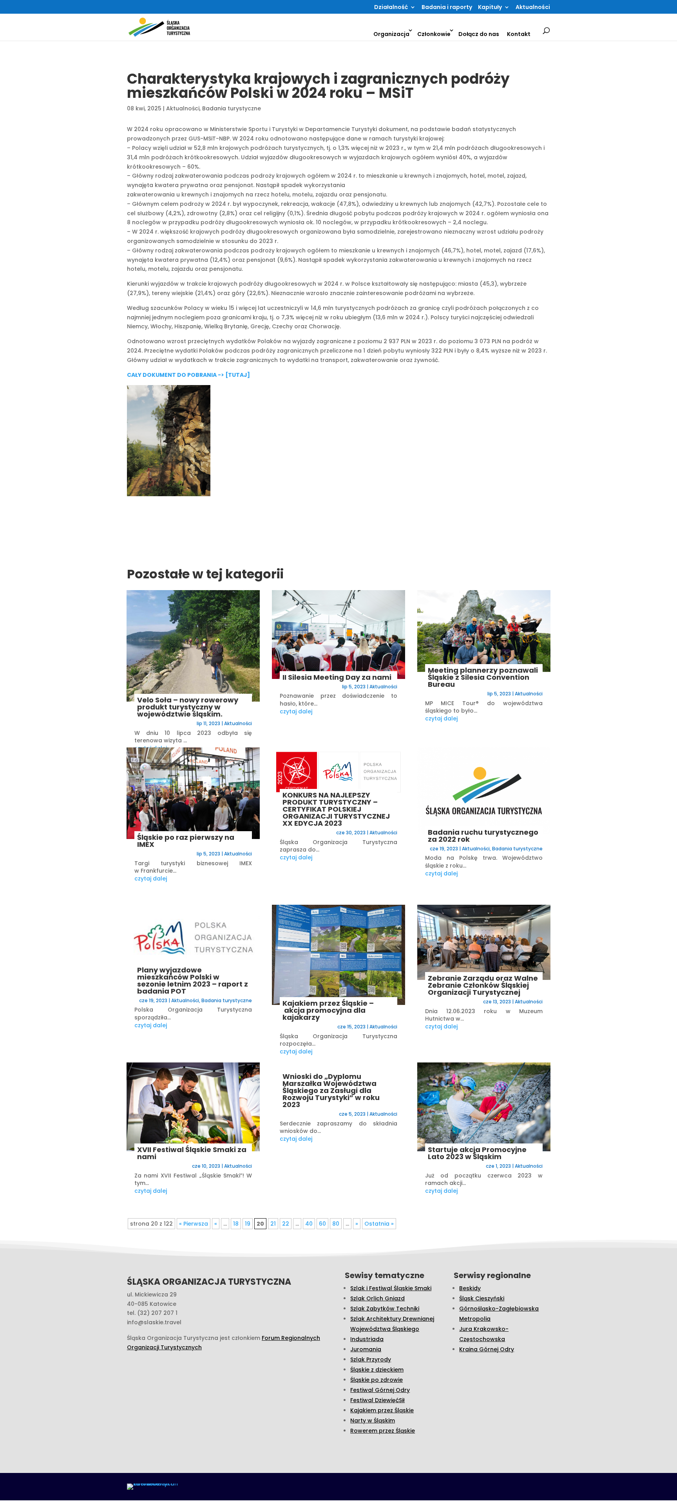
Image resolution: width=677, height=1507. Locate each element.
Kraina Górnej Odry (486, 1349)
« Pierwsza (193, 1224)
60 (322, 1224)
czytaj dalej (150, 878)
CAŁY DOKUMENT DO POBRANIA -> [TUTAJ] (188, 375)
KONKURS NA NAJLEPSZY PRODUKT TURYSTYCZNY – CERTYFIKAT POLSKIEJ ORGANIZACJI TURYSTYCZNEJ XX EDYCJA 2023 (336, 809)
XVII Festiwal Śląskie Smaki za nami (191, 1153)
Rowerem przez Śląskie (382, 1431)
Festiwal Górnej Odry (380, 1390)
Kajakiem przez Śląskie (382, 1410)
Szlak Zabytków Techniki (384, 1309)
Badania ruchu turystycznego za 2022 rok (483, 835)
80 (335, 1224)
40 (309, 1224)
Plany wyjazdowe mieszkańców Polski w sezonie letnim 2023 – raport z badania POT (192, 980)
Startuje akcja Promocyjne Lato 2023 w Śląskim (477, 1153)
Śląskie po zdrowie (376, 1380)
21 (273, 1224)
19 (247, 1224)
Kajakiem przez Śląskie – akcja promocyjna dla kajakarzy (328, 1010)
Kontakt (518, 34)
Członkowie (434, 34)
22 (285, 1224)
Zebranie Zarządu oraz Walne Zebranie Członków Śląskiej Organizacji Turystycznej (483, 985)
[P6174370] (187, 442)
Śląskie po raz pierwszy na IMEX (185, 840)
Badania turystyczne (231, 108)
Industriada (367, 1339)
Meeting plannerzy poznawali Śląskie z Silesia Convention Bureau (483, 677)
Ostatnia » (379, 1224)
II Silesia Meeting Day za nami (336, 677)
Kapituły (490, 7)
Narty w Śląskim (372, 1420)
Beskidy (470, 1288)
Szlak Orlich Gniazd (377, 1298)
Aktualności (533, 7)
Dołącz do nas (478, 34)
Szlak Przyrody (370, 1359)
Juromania (365, 1349)
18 (236, 1224)
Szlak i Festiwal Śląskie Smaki (390, 1288)
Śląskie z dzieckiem (377, 1370)
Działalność (391, 7)
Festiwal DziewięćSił (377, 1400)
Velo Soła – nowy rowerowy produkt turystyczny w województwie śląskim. (187, 707)
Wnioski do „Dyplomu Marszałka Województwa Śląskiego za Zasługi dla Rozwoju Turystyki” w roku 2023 (331, 1090)
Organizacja (391, 34)
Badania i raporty (447, 7)
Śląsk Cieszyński (481, 1298)
